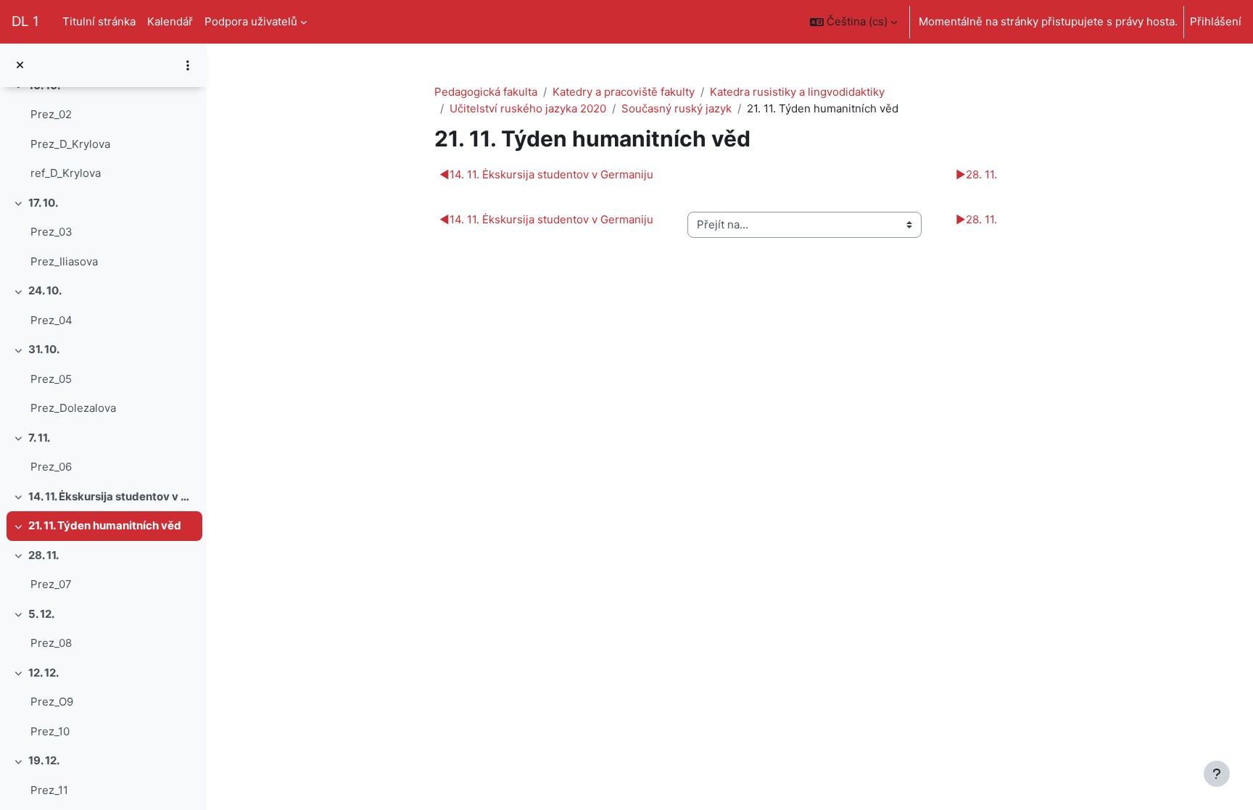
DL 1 (25, 21)
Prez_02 (51, 114)
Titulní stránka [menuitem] (99, 21)
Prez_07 (51, 584)
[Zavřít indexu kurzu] (20, 65)
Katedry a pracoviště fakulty (624, 92)
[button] (853, 22)
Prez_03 (51, 232)
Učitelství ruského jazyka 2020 (528, 108)
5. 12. (41, 614)
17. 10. (43, 203)
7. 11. (39, 438)
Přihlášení (1215, 21)
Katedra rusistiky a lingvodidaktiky (797, 92)
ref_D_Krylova (65, 173)
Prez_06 (51, 467)
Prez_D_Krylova (70, 144)
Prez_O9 (51, 701)
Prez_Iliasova (64, 261)
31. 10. (43, 349)
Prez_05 (51, 379)
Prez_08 (51, 643)
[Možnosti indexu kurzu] (188, 65)
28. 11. (43, 555)
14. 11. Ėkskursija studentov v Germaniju (112, 496)
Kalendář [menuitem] (170, 21)
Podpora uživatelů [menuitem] (250, 21)
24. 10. (45, 290)
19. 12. (43, 760)
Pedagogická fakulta (485, 92)
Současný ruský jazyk (676, 108)
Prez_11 (49, 790)
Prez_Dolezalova (73, 408)
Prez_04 (51, 320)
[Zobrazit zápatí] (1217, 774)
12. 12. (43, 672)
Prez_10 (50, 731)
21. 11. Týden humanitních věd (104, 525)
